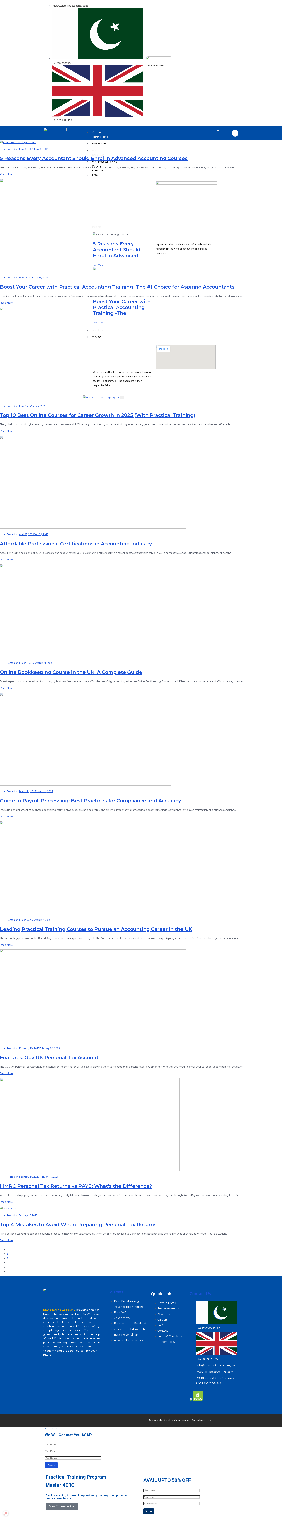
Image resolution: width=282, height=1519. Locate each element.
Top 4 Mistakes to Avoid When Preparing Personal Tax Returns (78, 1225)
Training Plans (100, 136)
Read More (98, 265)
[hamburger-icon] (218, 130)
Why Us (96, 336)
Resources (98, 154)
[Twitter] (58, 1419)
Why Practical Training (104, 161)
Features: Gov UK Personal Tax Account (49, 1058)
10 (8, 1267)
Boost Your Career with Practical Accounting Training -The (122, 307)
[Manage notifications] (5, 1513)
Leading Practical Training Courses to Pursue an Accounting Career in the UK (96, 929)
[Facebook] (49, 1419)
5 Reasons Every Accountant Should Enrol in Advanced (116, 249)
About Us (97, 330)
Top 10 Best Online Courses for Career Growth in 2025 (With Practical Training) (97, 415)
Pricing (96, 150)
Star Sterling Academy (59, 1309)
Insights (96, 226)
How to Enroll (100, 143)
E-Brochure (98, 170)
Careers (96, 166)
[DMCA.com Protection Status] (198, 1399)
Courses (96, 132)
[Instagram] (68, 1419)
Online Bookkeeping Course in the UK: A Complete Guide (71, 672)
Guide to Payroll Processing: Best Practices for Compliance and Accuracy (90, 801)
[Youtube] (87, 1419)
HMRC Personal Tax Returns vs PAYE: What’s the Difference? (76, 1186)
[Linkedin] (78, 1419)
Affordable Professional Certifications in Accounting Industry (76, 544)
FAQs (95, 175)
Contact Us (200, 1293)
